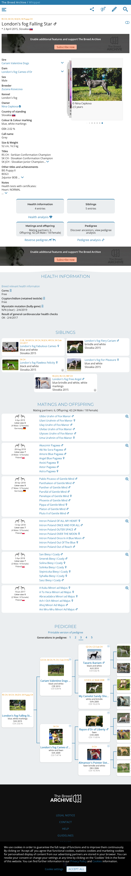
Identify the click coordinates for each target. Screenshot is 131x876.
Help (65, 829)
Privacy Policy (78, 861)
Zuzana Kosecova (12, 89)
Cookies (97, 861)
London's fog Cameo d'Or (17, 72)
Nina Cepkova (10, 106)
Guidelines (66, 835)
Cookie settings (54, 869)
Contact (65, 822)
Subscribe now (65, 47)
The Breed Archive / (15, 2)
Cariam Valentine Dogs (15, 63)
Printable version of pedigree (65, 632)
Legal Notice (65, 815)
